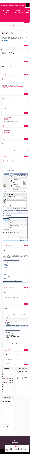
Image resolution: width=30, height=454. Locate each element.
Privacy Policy (6, 6)
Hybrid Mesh (10, 24)
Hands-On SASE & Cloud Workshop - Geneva (6, 430)
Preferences (27, 7)
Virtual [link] (6, 401)
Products (6, 24)
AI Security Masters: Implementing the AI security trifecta (7, 426)
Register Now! (6, 14)
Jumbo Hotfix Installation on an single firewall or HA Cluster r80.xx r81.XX (22, 378)
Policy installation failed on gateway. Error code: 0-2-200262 (22, 372)
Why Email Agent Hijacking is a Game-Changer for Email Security (7, 421)
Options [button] (28, 25)
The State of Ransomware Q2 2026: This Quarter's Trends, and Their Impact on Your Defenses (7, 406)
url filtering (6, 40)
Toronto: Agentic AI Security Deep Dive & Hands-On (7, 411)
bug (4, 40)
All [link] (3, 401)
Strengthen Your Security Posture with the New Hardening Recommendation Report (22, 374)
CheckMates (3, 24)
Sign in (6, 448)
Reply (26, 45)
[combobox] (18, 28)
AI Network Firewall (15, 24)
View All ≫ (3, 393)
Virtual (3, 423)
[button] (27, 4)
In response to (5, 100)
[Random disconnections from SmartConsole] (28, 48)
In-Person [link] (9, 401)
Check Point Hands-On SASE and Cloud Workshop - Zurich (7, 416)
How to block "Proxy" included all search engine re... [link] (8, 25)
